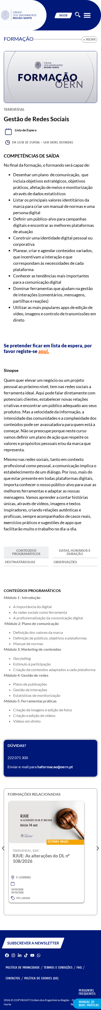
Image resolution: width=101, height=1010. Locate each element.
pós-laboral (23, 898)
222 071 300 (18, 757)
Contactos (13, 978)
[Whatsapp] (38, 955)
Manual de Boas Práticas (89, 1003)
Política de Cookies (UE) (41, 978)
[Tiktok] (26, 955)
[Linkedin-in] (19, 955)
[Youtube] (32, 955)
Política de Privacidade (23, 968)
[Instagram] (13, 955)
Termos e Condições (58, 968)
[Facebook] (7, 955)
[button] (87, 15)
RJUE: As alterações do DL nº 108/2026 (41, 858)
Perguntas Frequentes (87, 992)
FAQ (79, 968)
